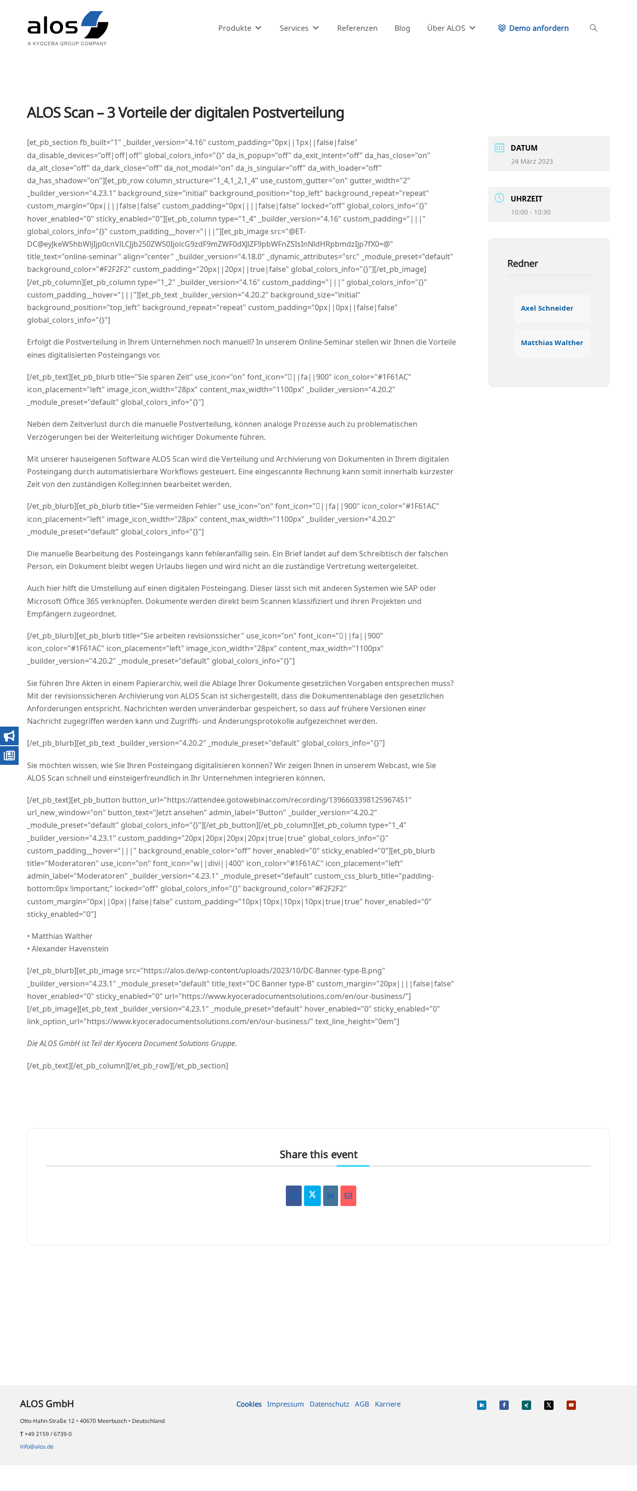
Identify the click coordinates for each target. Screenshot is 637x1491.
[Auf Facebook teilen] (294, 1196)
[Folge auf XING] (526, 1405)
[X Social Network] (312, 1196)
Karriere (388, 1403)
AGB (362, 1403)
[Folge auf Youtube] (571, 1405)
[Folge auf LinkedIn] (481, 1405)
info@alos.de (37, 1446)
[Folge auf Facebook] (504, 1405)
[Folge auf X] (549, 1405)
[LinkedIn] (330, 1196)
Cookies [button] (249, 1403)
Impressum (285, 1403)
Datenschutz (329, 1403)
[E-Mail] (348, 1196)
